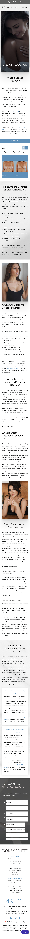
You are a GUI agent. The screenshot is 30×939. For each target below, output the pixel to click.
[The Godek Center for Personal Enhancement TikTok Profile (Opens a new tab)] (16, 917)
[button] (23, 147)
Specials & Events (15, 2)
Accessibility (9, 913)
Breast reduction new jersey (20, 68)
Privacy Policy (24, 911)
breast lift (13, 250)
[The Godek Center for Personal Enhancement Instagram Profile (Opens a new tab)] (11, 917)
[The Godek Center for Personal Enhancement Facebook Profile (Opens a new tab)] (19, 917)
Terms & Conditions (20, 913)
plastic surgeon (15, 111)
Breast (8, 68)
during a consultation (13, 368)
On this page (14, 140)
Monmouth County (14, 878)
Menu (26, 7)
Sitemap (16, 911)
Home (3, 68)
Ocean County (14, 856)
